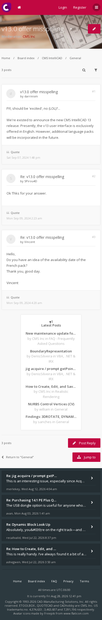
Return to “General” (20, 457)
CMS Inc (29, 36)
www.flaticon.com (76, 613)
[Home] (6, 7)
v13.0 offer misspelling (33, 28)
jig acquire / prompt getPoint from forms (51, 368)
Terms (84, 581)
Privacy (68, 581)
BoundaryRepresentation (51, 351)
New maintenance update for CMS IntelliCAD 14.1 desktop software (51, 333)
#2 (93, 176)
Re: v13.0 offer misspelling (42, 176)
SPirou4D (30, 181)
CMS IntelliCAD (52, 58)
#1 (93, 91)
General (75, 58)
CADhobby (67, 605)
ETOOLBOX (27, 605)
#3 (93, 237)
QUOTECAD (45, 605)
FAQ (54, 581)
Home (6, 58)
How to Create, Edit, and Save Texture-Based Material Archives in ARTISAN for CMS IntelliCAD (51, 386)
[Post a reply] (94, 29)
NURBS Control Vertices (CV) (51, 404)
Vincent (29, 242)
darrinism (31, 96)
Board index (26, 58)
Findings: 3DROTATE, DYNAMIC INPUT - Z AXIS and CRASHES (51, 416)
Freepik (49, 613)
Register (79, 7)
